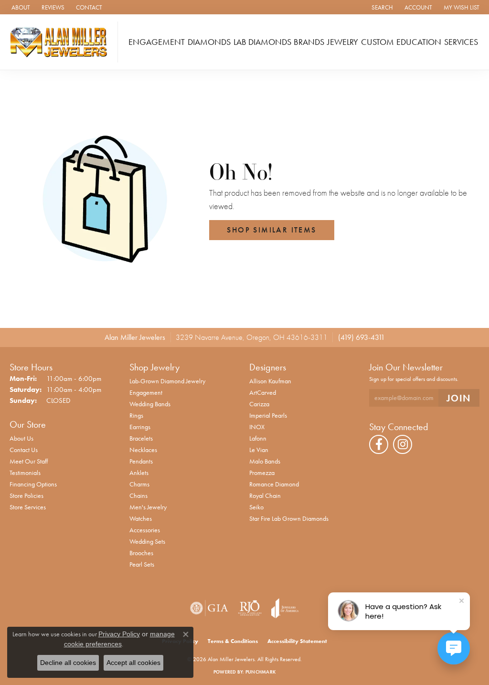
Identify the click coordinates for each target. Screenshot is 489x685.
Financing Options (33, 484)
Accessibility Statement (297, 641)
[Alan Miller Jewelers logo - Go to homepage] (61, 42)
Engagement (156, 42)
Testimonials (25, 472)
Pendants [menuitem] (141, 461)
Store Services (28, 507)
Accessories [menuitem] (144, 530)
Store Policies (26, 495)
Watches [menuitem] (140, 518)
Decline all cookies (68, 662)
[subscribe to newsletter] (458, 398)
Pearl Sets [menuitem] (141, 564)
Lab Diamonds (262, 42)
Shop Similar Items (271, 230)
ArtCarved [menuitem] (262, 392)
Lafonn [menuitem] (257, 438)
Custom (377, 42)
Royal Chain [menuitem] (265, 495)
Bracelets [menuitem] (141, 438)
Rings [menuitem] (136, 415)
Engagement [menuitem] (145, 392)
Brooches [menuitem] (141, 552)
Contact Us (24, 449)
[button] (381, 7)
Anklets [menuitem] (139, 472)
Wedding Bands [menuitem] (149, 404)
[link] (20, 7)
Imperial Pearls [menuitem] (268, 415)
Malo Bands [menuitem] (264, 461)
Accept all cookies (133, 662)
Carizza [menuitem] (259, 404)
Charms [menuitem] (139, 484)
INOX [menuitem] (257, 426)
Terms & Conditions (233, 641)
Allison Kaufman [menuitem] (270, 381)
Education (418, 42)
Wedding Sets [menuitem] (147, 541)
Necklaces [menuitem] (143, 449)
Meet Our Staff (29, 461)
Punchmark (260, 672)
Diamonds (209, 42)
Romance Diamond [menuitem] (274, 484)
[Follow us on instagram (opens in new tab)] (402, 444)
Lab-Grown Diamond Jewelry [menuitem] (167, 381)
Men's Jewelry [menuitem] (148, 507)
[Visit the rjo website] (250, 608)
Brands (309, 42)
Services (461, 42)
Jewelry (342, 42)
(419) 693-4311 (361, 337)
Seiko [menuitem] (256, 507)
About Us (21, 438)
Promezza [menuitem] (262, 472)
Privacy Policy (119, 634)
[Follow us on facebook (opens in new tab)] (378, 444)
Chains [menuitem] (138, 495)
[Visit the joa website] (285, 608)
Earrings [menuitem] (139, 426)
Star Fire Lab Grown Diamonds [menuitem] (289, 518)
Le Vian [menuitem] (258, 449)
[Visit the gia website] (209, 608)
